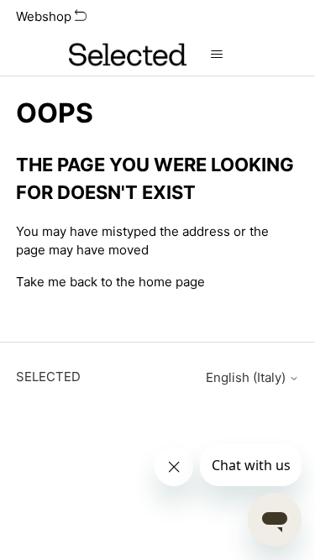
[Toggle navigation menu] (216, 54)
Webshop (45, 16)
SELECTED (48, 377)
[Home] (127, 54)
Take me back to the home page (110, 282)
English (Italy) (247, 377)
